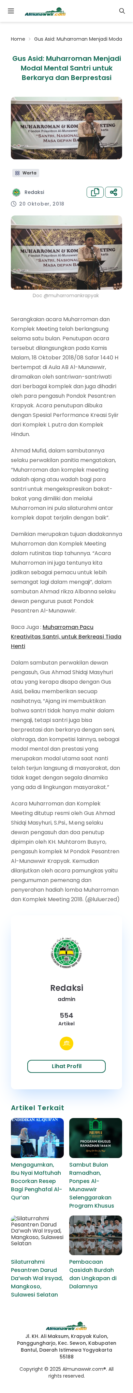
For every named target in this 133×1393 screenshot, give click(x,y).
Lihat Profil (67, 1066)
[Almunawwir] (45, 11)
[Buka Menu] (11, 11)
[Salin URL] (95, 192)
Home (18, 39)
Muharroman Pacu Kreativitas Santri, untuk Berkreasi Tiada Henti (66, 636)
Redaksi (34, 192)
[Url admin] (66, 1043)
